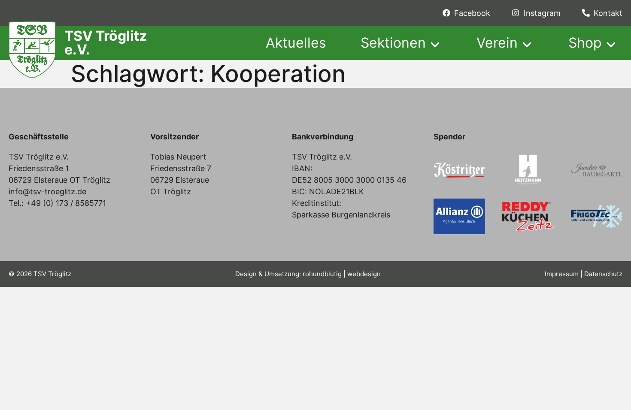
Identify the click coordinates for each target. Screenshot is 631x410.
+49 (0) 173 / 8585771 (66, 203)
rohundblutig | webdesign (342, 274)
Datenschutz (603, 274)
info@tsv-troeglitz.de (47, 191)
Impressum (562, 274)
